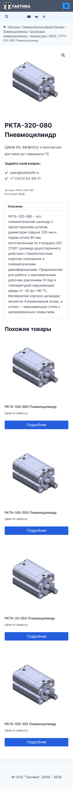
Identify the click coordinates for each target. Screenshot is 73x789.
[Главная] (4, 27)
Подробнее (36, 425)
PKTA (21, 193)
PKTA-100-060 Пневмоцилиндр (31, 407)
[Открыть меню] (66, 6)
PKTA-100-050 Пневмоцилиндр (31, 513)
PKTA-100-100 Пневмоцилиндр (30, 724)
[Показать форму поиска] (6, 16)
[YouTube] (29, 16)
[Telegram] (44, 16)
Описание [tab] (15, 206)
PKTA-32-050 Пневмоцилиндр (30, 618)
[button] (63, 55)
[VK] (36, 16)
